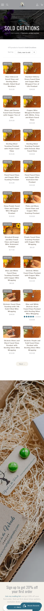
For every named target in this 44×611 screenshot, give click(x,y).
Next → (22, 364)
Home (7, 33)
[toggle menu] (2, 4)
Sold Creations (15, 33)
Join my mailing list (13, 596)
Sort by (10, 52)
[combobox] (25, 52)
